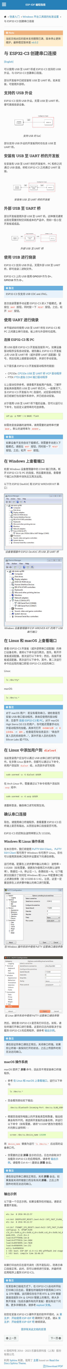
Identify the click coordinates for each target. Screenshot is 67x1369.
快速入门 (14, 17)
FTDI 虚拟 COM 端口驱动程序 (31, 377)
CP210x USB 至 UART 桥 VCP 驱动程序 (40, 373)
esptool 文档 (43, 1305)
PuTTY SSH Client (41, 849)
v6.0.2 (34, 42)
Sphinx (13, 1360)
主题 (35, 1360)
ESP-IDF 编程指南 (35, 5)
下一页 (55, 1338)
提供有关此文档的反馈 (33, 1329)
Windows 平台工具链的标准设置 (41, 17)
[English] (8, 62)
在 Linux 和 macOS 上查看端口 (30, 1081)
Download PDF (54, 1366)
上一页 (12, 1338)
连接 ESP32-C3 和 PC (31, 720)
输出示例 (50, 1030)
